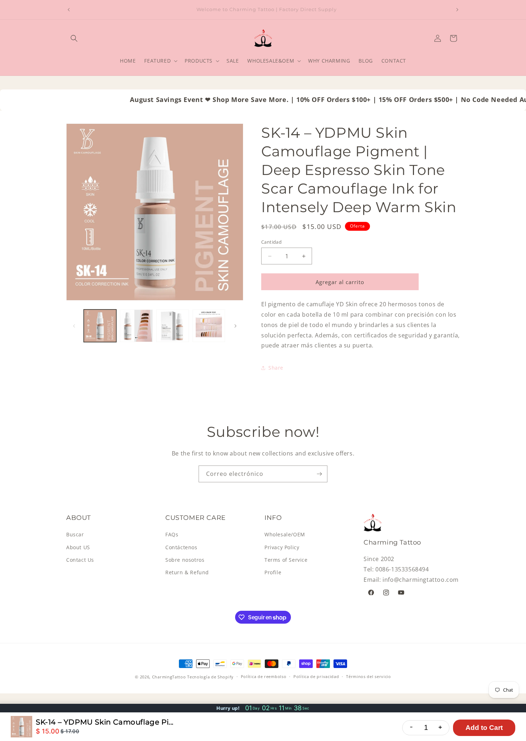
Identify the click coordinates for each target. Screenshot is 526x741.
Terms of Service (286, 559)
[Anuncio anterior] (69, 9)
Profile (272, 572)
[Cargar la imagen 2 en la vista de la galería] (136, 325)
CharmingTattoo (169, 676)
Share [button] (275, 367)
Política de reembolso (264, 676)
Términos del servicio (368, 676)
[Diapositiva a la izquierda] (74, 326)
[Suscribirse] (319, 473)
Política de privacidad (316, 676)
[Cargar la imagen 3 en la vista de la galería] (172, 325)
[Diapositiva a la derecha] (235, 326)
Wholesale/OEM (284, 534)
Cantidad (271, 242)
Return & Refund (187, 572)
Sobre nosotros (184, 559)
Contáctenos (181, 547)
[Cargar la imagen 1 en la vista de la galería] (100, 325)
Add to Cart (484, 727)
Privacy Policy (281, 547)
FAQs (171, 534)
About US (78, 547)
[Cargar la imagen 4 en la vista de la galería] (209, 325)
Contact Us (80, 559)
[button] (74, 38)
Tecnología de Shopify (210, 676)
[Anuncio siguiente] (457, 9)
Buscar (75, 534)
